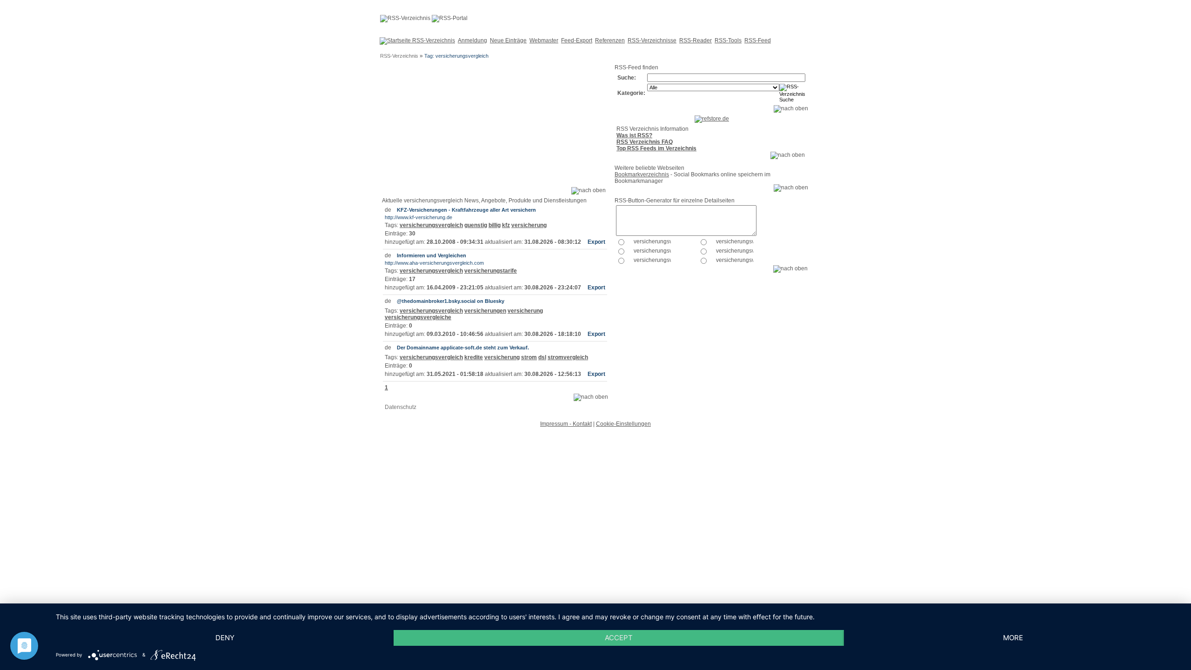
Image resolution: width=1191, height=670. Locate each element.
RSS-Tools (728, 40)
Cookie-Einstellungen (623, 424)
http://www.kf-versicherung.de (418, 217)
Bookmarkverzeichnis (642, 174)
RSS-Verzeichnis (399, 56)
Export (596, 242)
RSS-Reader (695, 40)
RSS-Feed (757, 40)
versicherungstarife (490, 271)
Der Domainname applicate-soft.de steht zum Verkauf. (463, 347)
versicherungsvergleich (431, 225)
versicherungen (485, 311)
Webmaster (543, 40)
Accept (619, 637)
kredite (473, 357)
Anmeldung (472, 40)
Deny (224, 637)
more (1013, 637)
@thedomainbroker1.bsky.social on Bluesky (450, 301)
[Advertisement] (494, 129)
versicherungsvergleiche (418, 317)
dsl (542, 357)
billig (494, 225)
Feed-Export (576, 40)
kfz (506, 225)
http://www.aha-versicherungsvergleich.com (434, 263)
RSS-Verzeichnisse (652, 40)
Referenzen (610, 40)
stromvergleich (568, 357)
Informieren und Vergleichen (431, 255)
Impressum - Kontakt (566, 424)
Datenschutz (400, 407)
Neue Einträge (508, 40)
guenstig (475, 225)
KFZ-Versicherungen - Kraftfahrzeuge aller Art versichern (466, 210)
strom (529, 357)
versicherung (529, 225)
